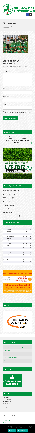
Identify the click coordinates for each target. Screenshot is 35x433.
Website (5, 104)
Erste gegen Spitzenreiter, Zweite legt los (14, 347)
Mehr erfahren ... (22, 430)
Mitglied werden (6, 420)
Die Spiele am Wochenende (11, 357)
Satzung (4, 422)
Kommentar (6, 71)
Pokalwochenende (9, 354)
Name (4, 88)
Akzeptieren (12, 430)
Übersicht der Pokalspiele (10, 361)
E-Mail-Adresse (7, 96)
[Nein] (33, 428)
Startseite (5, 418)
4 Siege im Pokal (8, 350)
